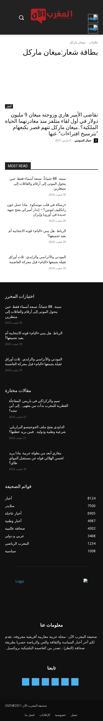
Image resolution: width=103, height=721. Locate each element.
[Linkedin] (45, 681)
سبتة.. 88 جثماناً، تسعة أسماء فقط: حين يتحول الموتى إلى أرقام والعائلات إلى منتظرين (38, 183)
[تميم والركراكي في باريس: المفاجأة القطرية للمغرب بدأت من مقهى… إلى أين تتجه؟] (84, 408)
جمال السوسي (82, 140)
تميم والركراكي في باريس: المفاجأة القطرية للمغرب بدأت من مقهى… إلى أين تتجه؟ (38, 406)
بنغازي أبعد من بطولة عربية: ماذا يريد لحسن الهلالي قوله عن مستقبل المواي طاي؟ (36, 458)
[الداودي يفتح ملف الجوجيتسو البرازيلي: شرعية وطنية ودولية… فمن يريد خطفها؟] (84, 434)
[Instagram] (55, 681)
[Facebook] (64, 681)
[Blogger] (74, 681)
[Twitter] (35, 681)
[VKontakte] (25, 681)
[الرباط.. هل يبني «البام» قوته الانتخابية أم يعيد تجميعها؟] (84, 238)
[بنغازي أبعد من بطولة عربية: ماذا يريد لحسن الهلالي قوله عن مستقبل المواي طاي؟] (84, 460)
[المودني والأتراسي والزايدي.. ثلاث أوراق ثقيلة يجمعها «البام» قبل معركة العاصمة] (84, 264)
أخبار (9, 106)
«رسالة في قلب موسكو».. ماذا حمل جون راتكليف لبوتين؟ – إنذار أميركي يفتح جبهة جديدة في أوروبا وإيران (36, 209)
